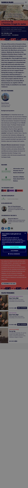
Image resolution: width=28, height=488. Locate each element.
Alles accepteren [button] (14, 247)
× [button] (25, 233)
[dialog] (14, 244)
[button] (14, 254)
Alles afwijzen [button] (14, 250)
